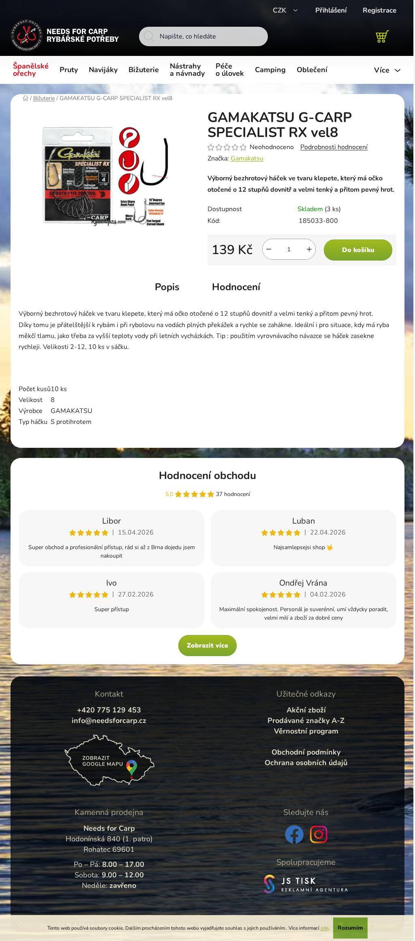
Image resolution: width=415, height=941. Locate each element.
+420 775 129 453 (109, 710)
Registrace (379, 10)
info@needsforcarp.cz (109, 720)
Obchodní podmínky (306, 752)
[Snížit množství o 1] (269, 249)
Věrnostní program (306, 731)
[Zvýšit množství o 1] (309, 249)
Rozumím (350, 928)
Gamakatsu (247, 158)
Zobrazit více (207, 645)
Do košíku (358, 250)
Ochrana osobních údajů (306, 763)
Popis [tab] (167, 286)
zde (324, 928)
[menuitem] (32, 70)
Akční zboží (306, 710)
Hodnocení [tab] (236, 286)
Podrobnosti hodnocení (334, 147)
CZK (280, 10)
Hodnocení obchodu (207, 475)
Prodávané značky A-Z (305, 720)
